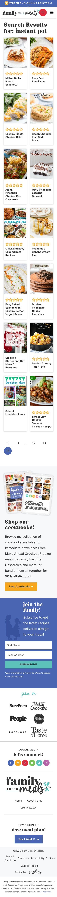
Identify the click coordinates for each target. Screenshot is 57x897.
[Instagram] (18, 763)
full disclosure (45, 892)
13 (44, 443)
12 (33, 443)
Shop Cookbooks (19, 586)
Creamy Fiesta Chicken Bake (14, 135)
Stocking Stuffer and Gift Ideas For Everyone (15, 362)
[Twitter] (46, 763)
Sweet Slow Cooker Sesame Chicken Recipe (41, 421)
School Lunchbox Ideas (15, 413)
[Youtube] (32, 763)
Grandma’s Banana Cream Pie (41, 252)
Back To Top (28, 865)
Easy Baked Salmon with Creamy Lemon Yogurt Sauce (14, 309)
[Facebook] (11, 763)
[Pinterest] (25, 763)
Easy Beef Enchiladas (38, 80)
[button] (7, 74)
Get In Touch (28, 807)
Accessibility (37, 858)
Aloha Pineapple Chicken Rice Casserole (13, 194)
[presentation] (15, 52)
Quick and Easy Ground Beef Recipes (14, 252)
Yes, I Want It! (27, 839)
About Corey (34, 800)
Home (18, 800)
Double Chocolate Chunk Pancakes (38, 309)
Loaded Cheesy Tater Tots (41, 365)
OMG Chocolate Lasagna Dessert (42, 193)
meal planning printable (31, 3)
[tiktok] (39, 763)
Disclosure (23, 858)
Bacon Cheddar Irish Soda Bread (41, 137)
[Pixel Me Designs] (35, 872)
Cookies (50, 858)
